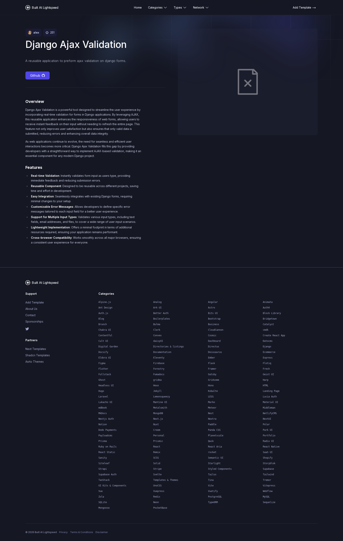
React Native (271, 446)
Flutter (103, 368)
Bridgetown (270, 318)
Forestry (158, 368)
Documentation (162, 352)
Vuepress (158, 491)
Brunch (102, 324)
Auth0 (266, 307)
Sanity (102, 457)
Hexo (156, 385)
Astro (211, 307)
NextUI (267, 418)
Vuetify (213, 491)
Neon (156, 502)
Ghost (101, 380)
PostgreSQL (215, 496)
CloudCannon (215, 329)
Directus (213, 346)
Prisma (102, 441)
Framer (212, 368)
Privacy (63, 532)
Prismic (158, 441)
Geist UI (268, 374)
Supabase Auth (107, 474)
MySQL (266, 496)
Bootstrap (214, 318)
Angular (213, 302)
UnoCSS (157, 485)
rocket (212, 452)
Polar (266, 424)
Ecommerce (269, 352)
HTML (265, 385)
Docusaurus (215, 352)
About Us (31, 308)
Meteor (212, 407)
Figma (101, 363)
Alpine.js (104, 302)
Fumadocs (158, 374)
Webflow (268, 491)
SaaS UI (268, 452)
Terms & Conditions (81, 532)
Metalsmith (160, 407)
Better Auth (161, 313)
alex (36, 32)
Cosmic (212, 335)
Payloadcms (105, 435)
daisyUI (158, 341)
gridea (157, 380)
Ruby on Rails (107, 446)
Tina (211, 480)
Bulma (156, 324)
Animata (268, 302)
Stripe (157, 469)
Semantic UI (215, 457)
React (156, 446)
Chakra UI (104, 329)
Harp (265, 380)
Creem (156, 430)
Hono (211, 385)
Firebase (158, 363)
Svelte (157, 474)
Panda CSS (214, 430)
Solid (156, 463)
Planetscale (215, 435)
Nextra (212, 418)
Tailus (212, 474)
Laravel (103, 396)
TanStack (104, 480)
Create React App (274, 335)
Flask (211, 363)
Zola (101, 496)
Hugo (101, 391)
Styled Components (220, 469)
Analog (157, 302)
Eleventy (158, 357)
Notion (102, 424)
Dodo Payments (107, 430)
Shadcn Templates (37, 355)
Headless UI (106, 385)
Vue (100, 491)
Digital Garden (108, 346)
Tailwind (268, 474)
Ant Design (105, 307)
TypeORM (213, 502)
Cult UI (103, 341)
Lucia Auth (270, 396)
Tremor (267, 480)
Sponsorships (34, 321)
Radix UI (268, 441)
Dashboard (214, 341)
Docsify (103, 352)
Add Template (34, 302)
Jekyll (157, 391)
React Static (106, 452)
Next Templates (35, 349)
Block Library (272, 313)
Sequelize (269, 502)
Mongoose (104, 507)
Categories (155, 7)
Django (267, 346)
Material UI (270, 402)
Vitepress (269, 485)
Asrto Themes (34, 361)
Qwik (211, 441)
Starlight (214, 463)
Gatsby (212, 374)
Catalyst (268, 324)
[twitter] (42, 328)
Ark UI (157, 307)
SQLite (102, 502)
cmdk (265, 329)
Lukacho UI (105, 402)
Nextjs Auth (106, 418)
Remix (156, 452)
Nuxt (156, 424)
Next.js (158, 418)
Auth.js (103, 313)
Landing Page (271, 391)
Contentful (105, 335)
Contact (30, 315)
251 (52, 32)
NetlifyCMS (270, 413)
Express (268, 357)
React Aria (215, 446)
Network (198, 7)
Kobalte (213, 391)
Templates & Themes (165, 480)
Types (178, 7)
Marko (211, 402)
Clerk (156, 329)
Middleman (269, 407)
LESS (211, 396)
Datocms (268, 341)
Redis (156, 496)
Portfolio (269, 435)
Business (213, 324)
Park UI (268, 430)
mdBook (102, 407)
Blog (101, 318)
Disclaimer (101, 532)
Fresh (266, 368)
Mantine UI (160, 402)
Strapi (102, 469)
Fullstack (104, 374)
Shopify (268, 457)
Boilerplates (161, 318)
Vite (211, 485)
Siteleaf (104, 463)
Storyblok (269, 463)
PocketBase (160, 507)
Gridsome (213, 380)
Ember (211, 357)
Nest (211, 413)
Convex (157, 335)
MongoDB (158, 413)
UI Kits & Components (112, 485)
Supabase (268, 469)
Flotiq (267, 363)
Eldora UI (104, 357)
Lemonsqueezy (161, 396)
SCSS (156, 457)
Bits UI (213, 313)
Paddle (212, 424)
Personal (158, 435)
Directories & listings (168, 346)
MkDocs (102, 413)
